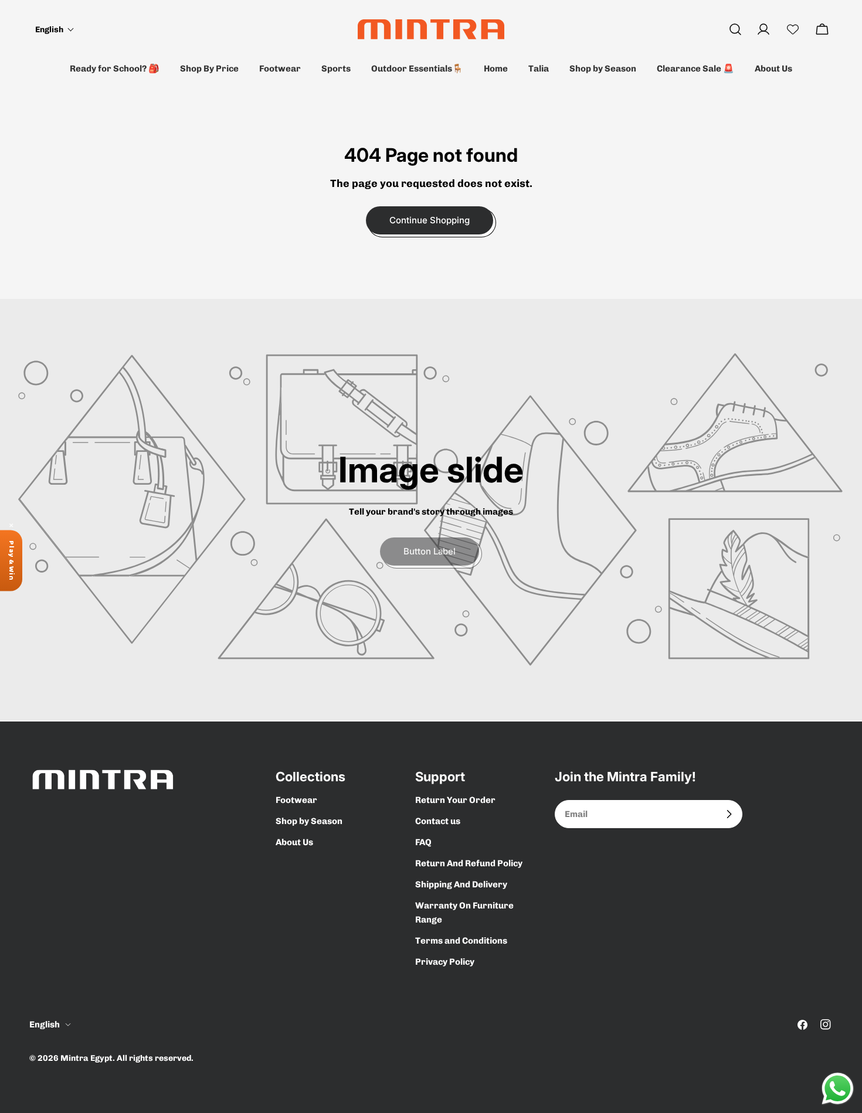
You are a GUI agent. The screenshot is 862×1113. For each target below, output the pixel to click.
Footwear (280, 68)
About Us (773, 68)
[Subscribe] (729, 814)
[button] (54, 29)
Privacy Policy (444, 962)
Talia (538, 68)
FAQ (423, 842)
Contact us (437, 821)
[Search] (735, 29)
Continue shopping (429, 220)
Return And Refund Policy (468, 863)
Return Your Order (455, 800)
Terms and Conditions (461, 940)
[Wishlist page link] (793, 29)
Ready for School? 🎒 (114, 68)
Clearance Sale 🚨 (695, 68)
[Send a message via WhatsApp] (837, 1088)
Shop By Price (209, 68)
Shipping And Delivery (461, 884)
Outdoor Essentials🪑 (417, 68)
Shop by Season (602, 68)
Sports (336, 68)
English (44, 1024)
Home (496, 68)
